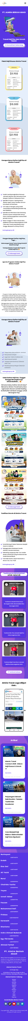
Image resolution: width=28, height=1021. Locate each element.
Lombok (14, 991)
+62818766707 (14, 893)
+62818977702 (14, 899)
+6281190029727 (14, 917)
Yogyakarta (14, 985)
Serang (14, 980)
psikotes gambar (11, 1007)
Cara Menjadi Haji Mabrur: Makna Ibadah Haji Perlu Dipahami (14, 834)
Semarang (14, 982)
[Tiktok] (10, 1004)
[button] (3, 710)
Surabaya (14, 983)
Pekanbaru (14, 989)
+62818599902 (14, 905)
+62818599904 (14, 881)
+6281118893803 (14, 948)
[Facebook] (6, 1004)
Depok (14, 995)
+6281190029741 (14, 942)
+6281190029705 (14, 936)
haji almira (19, 1007)
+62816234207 (14, 923)
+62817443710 (14, 857)
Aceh (14, 992)
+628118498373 (14, 911)
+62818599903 (14, 887)
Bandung (14, 979)
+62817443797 (14, 863)
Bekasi (14, 994)
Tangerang (14, 997)
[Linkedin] (22, 1004)
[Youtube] (14, 1004)
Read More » (8, 773)
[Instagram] (18, 1004)
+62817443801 (14, 875)
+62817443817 (14, 869)
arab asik (3, 1007)
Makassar (14, 986)
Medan (14, 988)
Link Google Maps (14, 970)
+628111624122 (14, 929)
